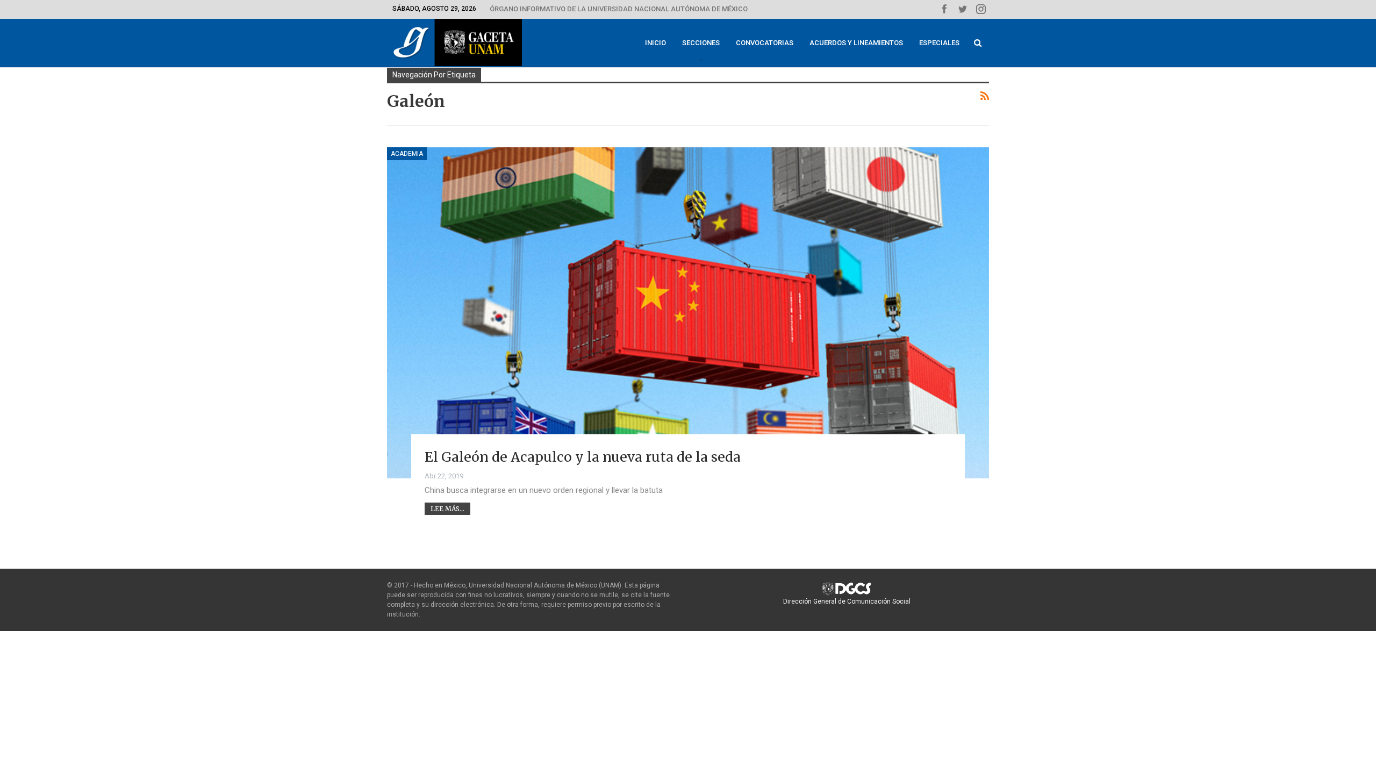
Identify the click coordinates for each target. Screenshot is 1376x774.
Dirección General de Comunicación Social (847, 601)
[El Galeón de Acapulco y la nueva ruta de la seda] (688, 312)
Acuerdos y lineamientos (856, 43)
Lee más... (447, 509)
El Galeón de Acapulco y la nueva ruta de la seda (583, 456)
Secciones (701, 43)
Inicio (655, 43)
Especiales (939, 43)
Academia (407, 153)
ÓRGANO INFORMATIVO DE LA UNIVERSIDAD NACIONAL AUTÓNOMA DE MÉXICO (619, 9)
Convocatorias (764, 43)
